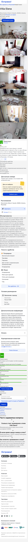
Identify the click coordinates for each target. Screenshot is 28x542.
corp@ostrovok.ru (6, 346)
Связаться (8, 409)
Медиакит (3, 409)
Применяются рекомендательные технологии (12, 536)
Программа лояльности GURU (8, 493)
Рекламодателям (5, 511)
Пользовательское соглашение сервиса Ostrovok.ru (11, 490)
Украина (2, 412)
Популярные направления (7, 483)
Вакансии (3, 468)
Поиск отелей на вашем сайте (8, 508)
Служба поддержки (6, 478)
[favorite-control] (1, 20)
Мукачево (3, 414)
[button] (13, 30)
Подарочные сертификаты (8, 496)
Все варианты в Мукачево (7, 4)
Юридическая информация (8, 485)
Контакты (3, 465)
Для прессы (4, 470)
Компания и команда (6, 463)
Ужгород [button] (5, 212)
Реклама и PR (4, 513)
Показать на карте (11, 14)
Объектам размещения (7, 501)
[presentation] (13, 397)
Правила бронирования (7, 487)
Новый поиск (18, 4)
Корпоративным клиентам (8, 506)
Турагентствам (4, 504)
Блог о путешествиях (6, 480)
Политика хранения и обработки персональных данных (13, 533)
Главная (2, 410)
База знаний (4, 476)
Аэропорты (7, 209)
